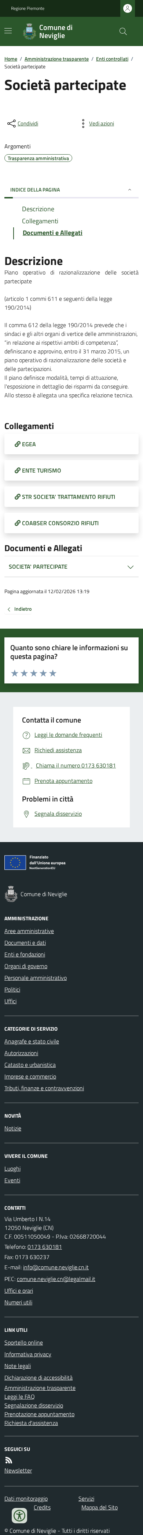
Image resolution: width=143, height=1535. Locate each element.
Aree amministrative (29, 930)
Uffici (10, 1001)
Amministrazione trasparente (57, 58)
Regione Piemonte (27, 8)
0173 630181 (44, 1246)
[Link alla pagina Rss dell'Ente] (8, 1460)
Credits (42, 1507)
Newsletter (18, 1470)
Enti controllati (112, 58)
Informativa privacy (27, 1354)
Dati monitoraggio (26, 1498)
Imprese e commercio (30, 1076)
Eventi (12, 1180)
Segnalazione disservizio (33, 1405)
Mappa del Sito (99, 1507)
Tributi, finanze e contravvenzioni (44, 1088)
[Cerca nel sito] (120, 31)
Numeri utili (18, 1302)
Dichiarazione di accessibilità (38, 1377)
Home (10, 58)
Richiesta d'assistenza (31, 1422)
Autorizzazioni (21, 1053)
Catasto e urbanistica (30, 1064)
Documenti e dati (25, 942)
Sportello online (23, 1342)
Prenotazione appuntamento (39, 1414)
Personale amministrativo (35, 977)
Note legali (17, 1365)
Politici (12, 989)
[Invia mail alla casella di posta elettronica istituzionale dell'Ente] (56, 1267)
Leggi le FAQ (19, 1396)
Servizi (86, 1498)
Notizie (12, 1128)
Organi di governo (25, 966)
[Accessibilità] (19, 1515)
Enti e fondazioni (24, 954)
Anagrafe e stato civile (31, 1041)
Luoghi (12, 1168)
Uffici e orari (18, 1290)
